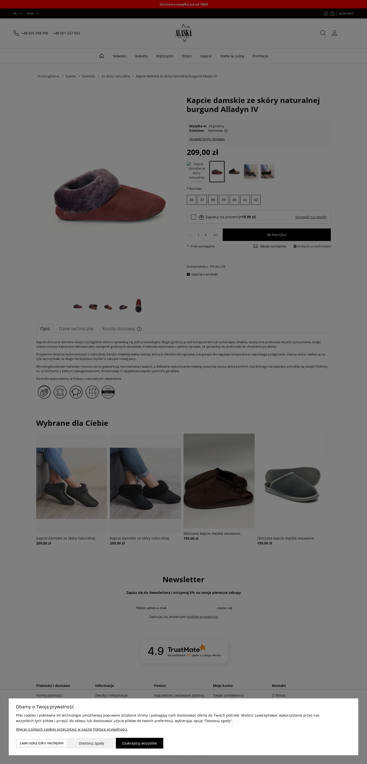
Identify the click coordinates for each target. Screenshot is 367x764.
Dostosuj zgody (91, 743)
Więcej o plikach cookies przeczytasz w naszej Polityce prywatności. (72, 729)
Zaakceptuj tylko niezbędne (41, 743)
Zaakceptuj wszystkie (139, 743)
